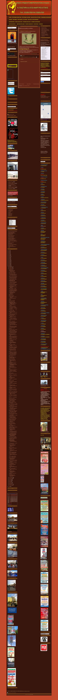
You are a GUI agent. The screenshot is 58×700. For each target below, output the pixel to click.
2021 (9, 255)
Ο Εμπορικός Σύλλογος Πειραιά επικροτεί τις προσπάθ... (12, 429)
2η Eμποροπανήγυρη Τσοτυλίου (12, 377)
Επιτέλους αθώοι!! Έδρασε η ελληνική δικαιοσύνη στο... (13, 354)
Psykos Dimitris (31, 694)
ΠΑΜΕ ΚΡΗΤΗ (10, 181)
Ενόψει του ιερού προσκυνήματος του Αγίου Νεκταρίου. (13, 297)
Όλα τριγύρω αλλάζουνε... (12, 272)
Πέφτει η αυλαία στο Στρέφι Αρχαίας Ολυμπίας (12, 400)
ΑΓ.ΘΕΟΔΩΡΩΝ (10, 210)
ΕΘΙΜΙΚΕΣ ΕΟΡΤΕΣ (44, 28)
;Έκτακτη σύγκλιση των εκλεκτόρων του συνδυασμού (12, 185)
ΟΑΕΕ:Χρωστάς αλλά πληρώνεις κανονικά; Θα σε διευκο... (13, 312)
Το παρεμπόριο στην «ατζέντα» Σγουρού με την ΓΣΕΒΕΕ (13, 285)
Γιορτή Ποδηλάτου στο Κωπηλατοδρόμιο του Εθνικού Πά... (12, 476)
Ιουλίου (10, 479)
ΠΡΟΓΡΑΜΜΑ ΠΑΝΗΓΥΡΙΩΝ (16, 17)
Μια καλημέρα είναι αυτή (12, 412)
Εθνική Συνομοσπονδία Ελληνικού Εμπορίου (11, 236)
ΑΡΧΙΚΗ (10, 17)
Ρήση (9, 368)
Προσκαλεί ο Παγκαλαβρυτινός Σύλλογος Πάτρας (13, 427)
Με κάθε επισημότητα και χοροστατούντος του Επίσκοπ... (12, 445)
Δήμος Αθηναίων (10, 234)
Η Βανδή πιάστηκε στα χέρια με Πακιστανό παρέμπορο (13, 326)
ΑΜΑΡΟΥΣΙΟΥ (10, 213)
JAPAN (10, 299)
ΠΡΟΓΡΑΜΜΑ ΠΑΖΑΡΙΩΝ (26, 17)
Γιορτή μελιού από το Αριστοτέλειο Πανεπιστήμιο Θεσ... (13, 467)
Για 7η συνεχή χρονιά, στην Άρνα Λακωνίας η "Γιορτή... (13, 279)
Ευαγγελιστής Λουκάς (12, 409)
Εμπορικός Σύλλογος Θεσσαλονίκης (11, 243)
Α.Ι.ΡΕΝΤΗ (9, 211)
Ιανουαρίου (10, 485)
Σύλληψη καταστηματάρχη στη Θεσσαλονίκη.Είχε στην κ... (13, 336)
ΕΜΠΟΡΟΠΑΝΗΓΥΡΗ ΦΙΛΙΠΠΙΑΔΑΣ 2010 (12, 280)
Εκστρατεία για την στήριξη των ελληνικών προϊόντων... (13, 437)
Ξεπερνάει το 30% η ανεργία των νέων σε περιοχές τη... (13, 282)
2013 (9, 263)
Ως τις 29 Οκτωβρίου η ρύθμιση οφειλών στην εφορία (13, 330)
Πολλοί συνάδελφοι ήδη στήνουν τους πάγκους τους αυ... (13, 325)
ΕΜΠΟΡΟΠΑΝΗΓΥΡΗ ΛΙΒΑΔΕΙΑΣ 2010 (12, 271)
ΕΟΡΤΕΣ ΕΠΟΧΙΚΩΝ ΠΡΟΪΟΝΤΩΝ (44, 32)
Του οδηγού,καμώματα (12, 283)
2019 (9, 257)
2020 (9, 256)
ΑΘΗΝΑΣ (9, 212)
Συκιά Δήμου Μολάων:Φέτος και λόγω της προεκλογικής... (12, 340)
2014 (9, 262)
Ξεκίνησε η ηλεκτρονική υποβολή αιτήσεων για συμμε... (12, 360)
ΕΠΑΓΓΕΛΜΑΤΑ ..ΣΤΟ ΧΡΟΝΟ (22, 19)
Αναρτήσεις (10, 82)
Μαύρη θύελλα (11, 294)
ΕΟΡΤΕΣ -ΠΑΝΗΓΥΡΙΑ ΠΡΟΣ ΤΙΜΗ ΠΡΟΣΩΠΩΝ (45, 31)
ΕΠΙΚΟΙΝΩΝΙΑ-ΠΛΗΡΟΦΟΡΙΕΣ (46, 17)
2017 (9, 259)
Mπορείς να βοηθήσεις (12, 401)
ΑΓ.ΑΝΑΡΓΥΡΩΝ (10, 209)
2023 (9, 253)
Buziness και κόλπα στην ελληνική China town (12, 419)
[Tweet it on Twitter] (22, 55)
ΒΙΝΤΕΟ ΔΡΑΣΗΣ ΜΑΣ (18, 21)
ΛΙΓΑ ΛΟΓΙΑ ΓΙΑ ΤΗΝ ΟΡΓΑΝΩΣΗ (33, 19)
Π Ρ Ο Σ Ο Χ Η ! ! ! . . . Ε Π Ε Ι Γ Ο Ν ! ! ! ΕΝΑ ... (13, 310)
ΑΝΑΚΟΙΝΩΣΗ (10, 188)
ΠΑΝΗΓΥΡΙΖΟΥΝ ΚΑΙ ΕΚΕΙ (45, 29)
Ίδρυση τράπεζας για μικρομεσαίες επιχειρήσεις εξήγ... (12, 335)
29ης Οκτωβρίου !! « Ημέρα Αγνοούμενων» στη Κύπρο (13, 289)
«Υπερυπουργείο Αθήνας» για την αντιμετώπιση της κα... (13, 274)
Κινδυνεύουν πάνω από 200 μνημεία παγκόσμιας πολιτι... (12, 393)
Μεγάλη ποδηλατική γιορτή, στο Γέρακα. (12, 402)
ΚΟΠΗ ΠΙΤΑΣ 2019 (43, 27)
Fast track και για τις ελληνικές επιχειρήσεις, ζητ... (13, 405)
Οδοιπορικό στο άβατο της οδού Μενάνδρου (12, 357)
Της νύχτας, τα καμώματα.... (12, 348)
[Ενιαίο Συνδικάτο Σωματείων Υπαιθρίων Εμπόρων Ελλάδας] (10, 78)
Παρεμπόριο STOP (10, 245)
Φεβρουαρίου (11, 484)
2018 (9, 258)
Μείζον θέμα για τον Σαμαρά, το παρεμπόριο (13, 463)
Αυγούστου (10, 478)
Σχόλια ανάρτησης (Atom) (26, 85)
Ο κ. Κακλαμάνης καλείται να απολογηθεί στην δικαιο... (13, 433)
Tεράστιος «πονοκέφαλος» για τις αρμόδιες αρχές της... (13, 322)
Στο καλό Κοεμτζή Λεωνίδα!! (12, 418)
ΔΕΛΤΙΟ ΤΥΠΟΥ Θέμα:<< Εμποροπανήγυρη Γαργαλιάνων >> (12, 459)
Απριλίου (10, 482)
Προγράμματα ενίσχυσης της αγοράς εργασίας (12, 438)
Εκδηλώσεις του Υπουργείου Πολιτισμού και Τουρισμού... (13, 352)
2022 (9, 254)
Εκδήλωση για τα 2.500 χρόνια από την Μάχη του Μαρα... (13, 411)
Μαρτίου (10, 483)
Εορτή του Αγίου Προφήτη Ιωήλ (13, 391)
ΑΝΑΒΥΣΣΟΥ (10, 215)
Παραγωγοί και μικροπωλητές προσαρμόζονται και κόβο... (13, 331)
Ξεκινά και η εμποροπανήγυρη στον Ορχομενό (13, 413)
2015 (9, 261)
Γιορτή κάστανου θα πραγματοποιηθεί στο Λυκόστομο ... (12, 472)
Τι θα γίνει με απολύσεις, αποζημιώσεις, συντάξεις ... (13, 307)
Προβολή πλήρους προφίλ (12, 115)
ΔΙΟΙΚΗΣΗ (10, 19)
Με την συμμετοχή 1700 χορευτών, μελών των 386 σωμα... (13, 469)
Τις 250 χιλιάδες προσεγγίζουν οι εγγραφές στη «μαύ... (13, 408)
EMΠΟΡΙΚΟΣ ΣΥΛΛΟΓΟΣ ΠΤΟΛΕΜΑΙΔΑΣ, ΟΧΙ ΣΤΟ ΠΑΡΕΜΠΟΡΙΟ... (13, 364)
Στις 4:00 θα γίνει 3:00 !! (12, 273)
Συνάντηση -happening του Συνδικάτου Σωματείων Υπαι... (12, 343)
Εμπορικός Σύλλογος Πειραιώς (12, 244)
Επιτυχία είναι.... (11, 269)
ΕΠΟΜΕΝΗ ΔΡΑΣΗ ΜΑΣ (27, 21)
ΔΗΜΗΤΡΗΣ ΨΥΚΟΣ (11, 114)
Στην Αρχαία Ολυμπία (12, 301)
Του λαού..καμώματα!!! (12, 321)
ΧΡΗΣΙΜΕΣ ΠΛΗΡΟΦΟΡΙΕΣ (35, 21)
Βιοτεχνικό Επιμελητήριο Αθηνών (12, 231)
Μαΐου (10, 481)
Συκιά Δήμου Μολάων (12, 422)
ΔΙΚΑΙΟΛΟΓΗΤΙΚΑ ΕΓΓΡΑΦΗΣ (36, 17)
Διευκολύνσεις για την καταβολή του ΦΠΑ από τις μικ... (13, 386)
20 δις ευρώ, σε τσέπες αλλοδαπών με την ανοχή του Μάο (12, 345)
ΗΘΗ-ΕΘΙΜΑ (15, 19)
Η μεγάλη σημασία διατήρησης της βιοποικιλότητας (13, 314)
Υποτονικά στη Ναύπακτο (12, 298)
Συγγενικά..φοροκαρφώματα (12, 367)
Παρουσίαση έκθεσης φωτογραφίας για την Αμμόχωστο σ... (12, 293)
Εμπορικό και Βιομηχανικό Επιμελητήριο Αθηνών (11, 238)
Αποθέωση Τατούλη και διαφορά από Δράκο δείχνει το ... (13, 454)
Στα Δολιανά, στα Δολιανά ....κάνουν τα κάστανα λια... (13, 318)
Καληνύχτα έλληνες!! (12, 398)
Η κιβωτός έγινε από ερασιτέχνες (11, 421)
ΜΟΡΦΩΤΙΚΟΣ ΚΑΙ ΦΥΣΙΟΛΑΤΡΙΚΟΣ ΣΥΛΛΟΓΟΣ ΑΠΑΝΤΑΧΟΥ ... (13, 441)
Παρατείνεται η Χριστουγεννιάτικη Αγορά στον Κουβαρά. (12, 187)
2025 (9, 251)
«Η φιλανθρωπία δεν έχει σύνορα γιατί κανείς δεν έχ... (12, 350)
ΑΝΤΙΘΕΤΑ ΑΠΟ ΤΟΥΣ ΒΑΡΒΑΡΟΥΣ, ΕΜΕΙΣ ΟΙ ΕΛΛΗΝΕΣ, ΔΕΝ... (12, 303)
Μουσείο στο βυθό (11, 380)
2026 (9, 250)
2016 (9, 260)
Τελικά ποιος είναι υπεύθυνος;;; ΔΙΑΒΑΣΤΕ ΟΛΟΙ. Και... (12, 316)
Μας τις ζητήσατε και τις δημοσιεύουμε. (12, 425)
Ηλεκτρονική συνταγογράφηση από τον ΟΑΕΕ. (13, 407)
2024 (9, 252)
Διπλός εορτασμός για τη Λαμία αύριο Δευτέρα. (13, 415)
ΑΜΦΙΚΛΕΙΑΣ (10, 214)
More (8, 97)
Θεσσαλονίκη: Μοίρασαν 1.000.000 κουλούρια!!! (12, 417)
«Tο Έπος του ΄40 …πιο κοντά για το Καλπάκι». (13, 443)
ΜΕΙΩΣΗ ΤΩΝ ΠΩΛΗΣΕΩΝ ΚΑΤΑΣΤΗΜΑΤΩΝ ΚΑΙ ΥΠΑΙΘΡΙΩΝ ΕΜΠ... (12, 435)
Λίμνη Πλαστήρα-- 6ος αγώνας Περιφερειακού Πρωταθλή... (13, 347)
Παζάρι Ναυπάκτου (11, 295)
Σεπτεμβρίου (10, 477)
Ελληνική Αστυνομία (11, 237)
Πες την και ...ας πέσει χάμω (13, 397)
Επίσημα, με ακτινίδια (12, 300)
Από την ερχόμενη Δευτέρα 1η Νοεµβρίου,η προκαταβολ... (13, 290)
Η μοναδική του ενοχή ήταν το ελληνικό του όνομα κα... (13, 370)
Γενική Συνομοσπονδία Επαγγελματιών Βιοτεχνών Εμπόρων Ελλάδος (11, 233)
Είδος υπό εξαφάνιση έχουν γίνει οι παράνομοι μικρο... (13, 452)
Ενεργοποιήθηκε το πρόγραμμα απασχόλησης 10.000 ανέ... (13, 287)
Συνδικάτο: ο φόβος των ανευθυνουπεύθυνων (11, 183)
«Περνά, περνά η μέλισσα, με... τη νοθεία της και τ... (12, 456)
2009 (9, 486)
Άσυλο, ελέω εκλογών (12, 358)
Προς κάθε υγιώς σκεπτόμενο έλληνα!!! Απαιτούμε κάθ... (13, 277)
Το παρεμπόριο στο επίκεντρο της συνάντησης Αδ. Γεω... (13, 431)
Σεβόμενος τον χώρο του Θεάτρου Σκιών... (12, 366)
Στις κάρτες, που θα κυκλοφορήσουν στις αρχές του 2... (13, 450)
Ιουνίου (10, 480)
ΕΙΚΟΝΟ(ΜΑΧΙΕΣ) (12, 21)
